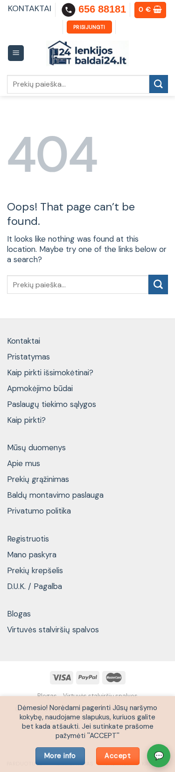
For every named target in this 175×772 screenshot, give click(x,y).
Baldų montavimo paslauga (55, 495)
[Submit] (158, 84)
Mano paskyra (31, 554)
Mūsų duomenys (36, 447)
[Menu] (16, 53)
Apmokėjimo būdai (40, 388)
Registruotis (28, 539)
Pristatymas (28, 357)
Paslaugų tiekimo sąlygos (51, 404)
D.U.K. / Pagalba (34, 586)
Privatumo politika (39, 511)
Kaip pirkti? (26, 420)
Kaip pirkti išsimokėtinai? (50, 372)
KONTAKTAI (29, 8)
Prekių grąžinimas (38, 479)
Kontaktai (23, 341)
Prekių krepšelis (35, 570)
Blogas (19, 614)
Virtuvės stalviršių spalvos (53, 629)
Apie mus (23, 463)
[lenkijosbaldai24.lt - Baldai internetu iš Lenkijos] (87, 53)
